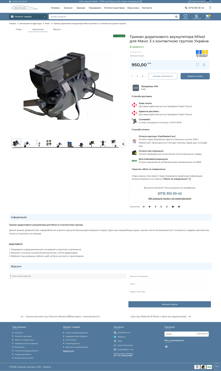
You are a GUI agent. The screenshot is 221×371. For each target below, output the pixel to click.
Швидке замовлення (163, 76)
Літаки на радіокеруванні (77, 333)
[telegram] (166, 347)
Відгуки (57, 29)
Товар (19, 29)
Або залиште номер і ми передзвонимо (169, 198)
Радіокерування (73, 343)
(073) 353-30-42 (170, 193)
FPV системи (71, 340)
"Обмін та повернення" (175, 179)
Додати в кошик (195, 76)
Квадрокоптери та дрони (76, 336)
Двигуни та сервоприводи (77, 347)
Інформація (38, 29)
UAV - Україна (44, 367)
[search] (176, 16)
